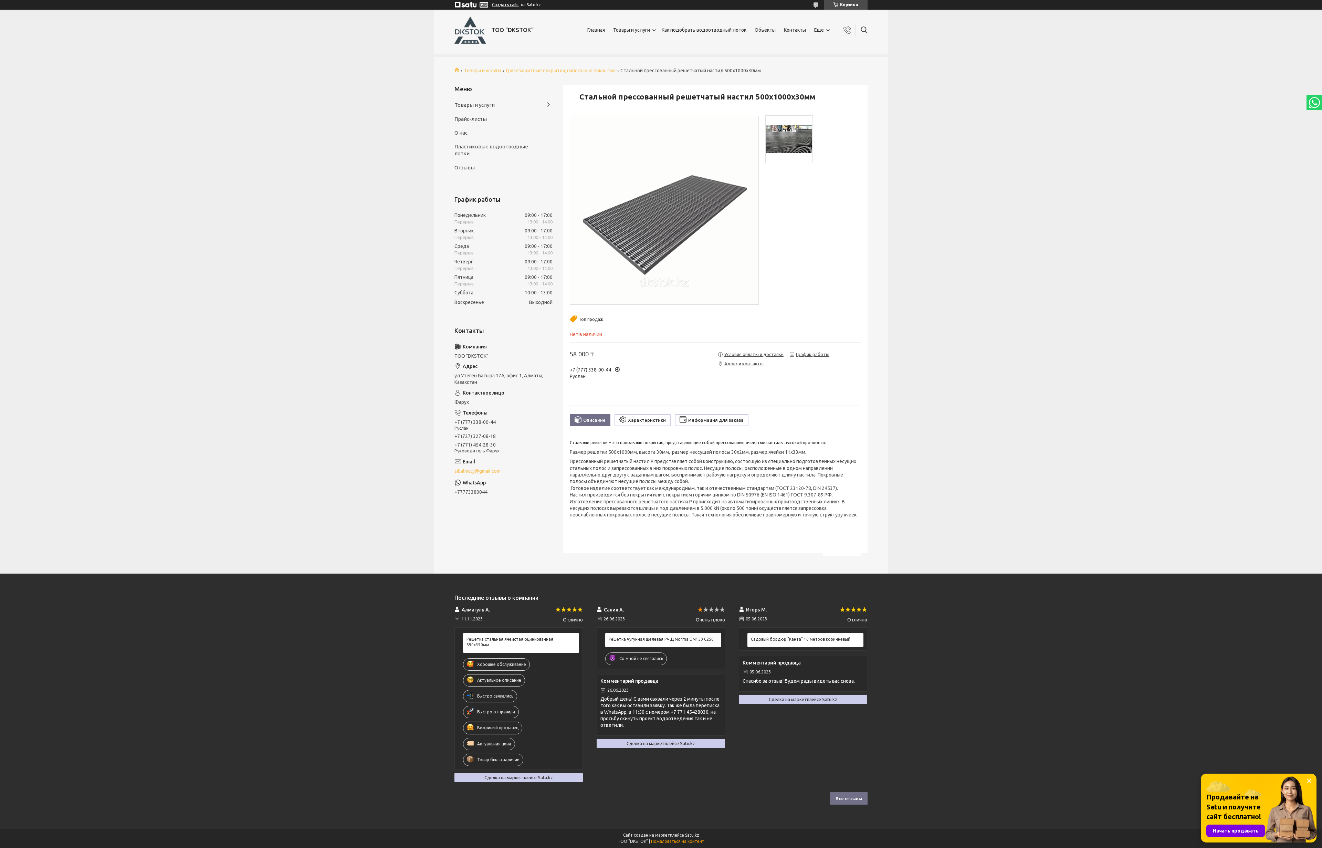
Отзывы (464, 167)
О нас (461, 133)
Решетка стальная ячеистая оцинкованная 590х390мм (509, 642)
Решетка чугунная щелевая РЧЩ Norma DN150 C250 (661, 639)
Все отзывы (849, 798)
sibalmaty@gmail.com (477, 471)
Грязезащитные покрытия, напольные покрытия (561, 70)
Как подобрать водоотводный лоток (704, 30)
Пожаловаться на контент (677, 841)
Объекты (765, 30)
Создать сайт (505, 4)
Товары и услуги (631, 30)
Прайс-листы (470, 119)
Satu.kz (692, 835)
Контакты (795, 30)
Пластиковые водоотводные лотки (491, 150)
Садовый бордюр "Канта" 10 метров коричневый (800, 639)
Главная (596, 30)
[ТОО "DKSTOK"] (470, 30)
